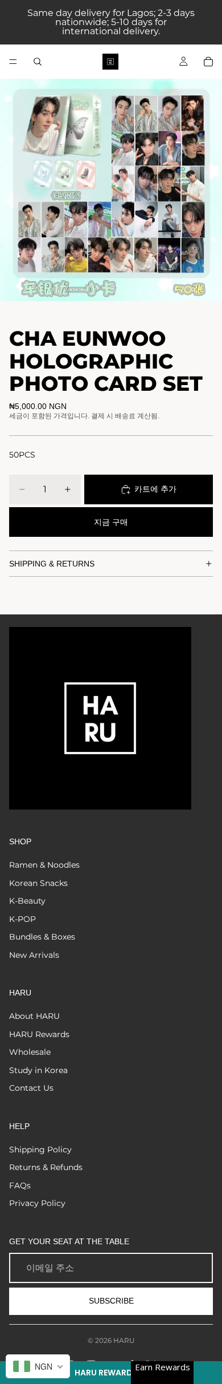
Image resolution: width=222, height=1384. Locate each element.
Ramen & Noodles (44, 865)
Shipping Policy (40, 1149)
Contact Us (31, 1088)
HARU (124, 1340)
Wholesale (30, 1052)
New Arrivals (34, 955)
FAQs (20, 1185)
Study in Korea (38, 1070)
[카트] (208, 61)
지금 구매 (111, 522)
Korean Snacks (38, 883)
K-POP (22, 919)
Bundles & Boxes (42, 937)
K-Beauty (27, 901)
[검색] (37, 61)
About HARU (34, 1016)
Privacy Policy (37, 1203)
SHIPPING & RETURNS (51, 563)
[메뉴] (13, 61)
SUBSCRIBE (111, 1300)
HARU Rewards (39, 1034)
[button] (111, 1372)
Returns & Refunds (46, 1167)
